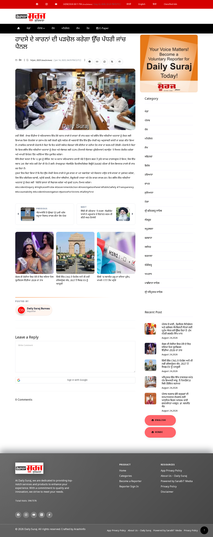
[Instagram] (46, 4)
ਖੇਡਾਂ (28, 28)
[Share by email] (97, 62)
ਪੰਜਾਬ (40, 28)
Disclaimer (167, 492)
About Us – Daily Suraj (174, 476)
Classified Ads (170, 4)
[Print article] (120, 62)
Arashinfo (79, 529)
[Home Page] (30, 16)
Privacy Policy (169, 486)
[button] (75, 380)
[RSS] (42, 515)
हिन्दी (154, 4)
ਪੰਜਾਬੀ (128, 4)
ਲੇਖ (78, 28)
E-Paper (104, 28)
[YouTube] (56, 4)
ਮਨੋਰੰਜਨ (66, 28)
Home (122, 471)
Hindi (159, 432)
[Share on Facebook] (90, 62)
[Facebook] (37, 4)
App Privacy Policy (171, 471)
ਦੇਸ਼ (53, 28)
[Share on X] (112, 62)
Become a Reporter (130, 481)
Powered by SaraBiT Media (177, 481)
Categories (125, 476)
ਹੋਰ (88, 28)
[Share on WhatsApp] (105, 62)
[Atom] (49, 515)
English (141, 4)
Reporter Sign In (129, 486)
